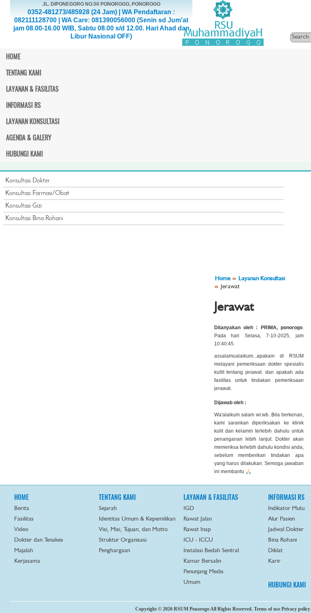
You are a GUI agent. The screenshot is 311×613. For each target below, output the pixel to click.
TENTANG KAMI (117, 497)
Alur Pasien (281, 519)
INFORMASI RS (286, 497)
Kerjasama (27, 561)
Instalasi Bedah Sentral (211, 551)
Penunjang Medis (203, 572)
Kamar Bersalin (202, 561)
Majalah (23, 551)
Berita (21, 509)
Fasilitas (24, 519)
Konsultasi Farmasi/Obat (37, 193)
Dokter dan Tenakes (38, 540)
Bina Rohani (282, 540)
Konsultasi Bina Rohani (34, 218)
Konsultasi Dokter (27, 181)
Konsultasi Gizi (23, 206)
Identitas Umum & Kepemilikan (137, 519)
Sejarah (108, 509)
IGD (188, 509)
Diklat (275, 551)
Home (222, 279)
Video (21, 530)
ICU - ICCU (198, 540)
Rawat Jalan (197, 519)
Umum (191, 582)
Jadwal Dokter (286, 530)
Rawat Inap (197, 530)
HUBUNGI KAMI (287, 585)
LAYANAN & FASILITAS (210, 497)
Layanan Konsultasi (262, 279)
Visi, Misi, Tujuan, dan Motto (133, 530)
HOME (21, 497)
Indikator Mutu (286, 509)
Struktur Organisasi (123, 540)
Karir (274, 561)
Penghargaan (114, 551)
